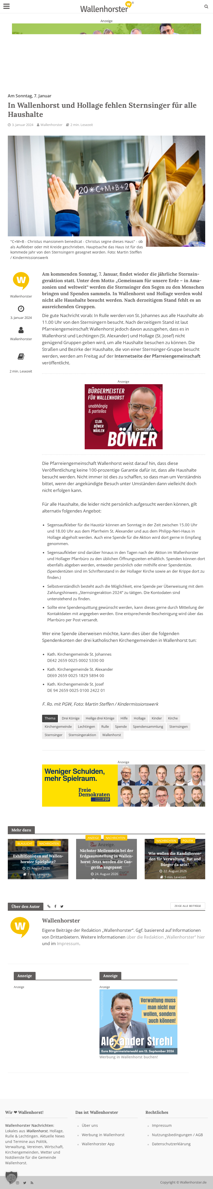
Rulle (105, 726)
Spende (121, 726)
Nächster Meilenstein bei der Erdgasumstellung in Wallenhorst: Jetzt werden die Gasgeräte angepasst (106, 856)
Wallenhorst (111, 734)
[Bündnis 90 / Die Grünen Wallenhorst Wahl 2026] (106, 50)
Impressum (68, 943)
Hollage (139, 718)
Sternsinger (53, 734)
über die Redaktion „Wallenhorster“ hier (166, 937)
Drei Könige (70, 718)
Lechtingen (86, 726)
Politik (188, 841)
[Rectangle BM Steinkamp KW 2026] (53, 1021)
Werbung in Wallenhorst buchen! (128, 1056)
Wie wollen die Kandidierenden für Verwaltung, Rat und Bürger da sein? (174, 856)
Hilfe (124, 718)
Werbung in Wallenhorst (103, 1134)
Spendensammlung (148, 726)
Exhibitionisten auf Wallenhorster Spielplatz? (38, 856)
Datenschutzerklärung (171, 1143)
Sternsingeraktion (82, 734)
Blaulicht (24, 843)
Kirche (173, 718)
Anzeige (93, 838)
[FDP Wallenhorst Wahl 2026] (123, 785)
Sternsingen (178, 726)
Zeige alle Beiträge (188, 906)
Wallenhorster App (98, 1143)
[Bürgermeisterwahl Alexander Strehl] (138, 1021)
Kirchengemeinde (58, 726)
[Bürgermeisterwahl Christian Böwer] (124, 416)
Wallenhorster (51, 124)
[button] (11, 1177)
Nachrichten (49, 843)
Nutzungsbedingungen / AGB (177, 1134)
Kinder (157, 718)
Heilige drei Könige (100, 718)
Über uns (90, 1125)
